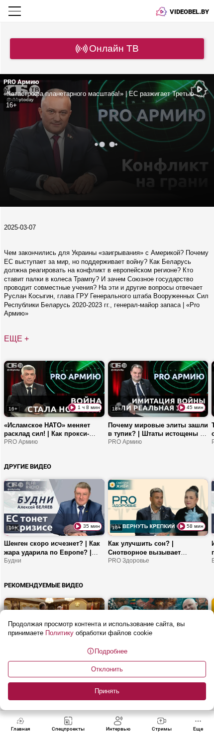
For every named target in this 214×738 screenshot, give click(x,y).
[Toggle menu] (15, 10)
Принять (107, 691)
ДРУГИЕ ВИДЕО (27, 466)
